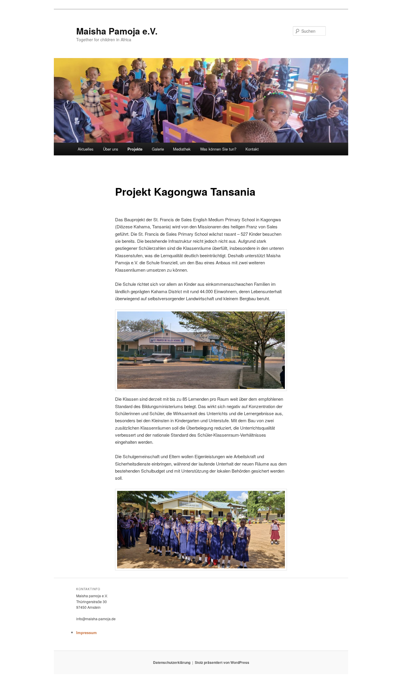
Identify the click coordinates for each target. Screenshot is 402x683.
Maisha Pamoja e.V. (116, 30)
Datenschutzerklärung (171, 662)
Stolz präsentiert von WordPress (222, 662)
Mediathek (182, 149)
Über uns (110, 149)
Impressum (86, 632)
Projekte (134, 149)
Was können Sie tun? (218, 149)
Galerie (158, 149)
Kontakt (252, 149)
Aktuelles (86, 149)
